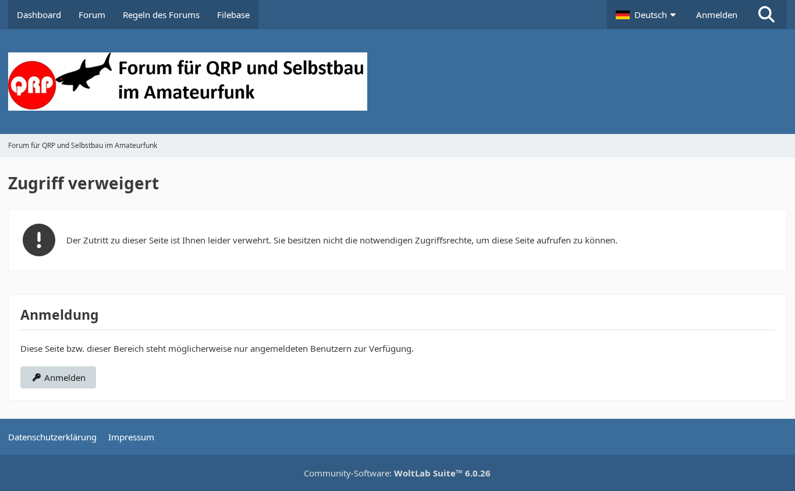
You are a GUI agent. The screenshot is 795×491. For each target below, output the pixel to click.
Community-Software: (397, 473)
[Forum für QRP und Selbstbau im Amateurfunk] (397, 81)
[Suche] (766, 14)
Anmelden (716, 14)
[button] (647, 14)
